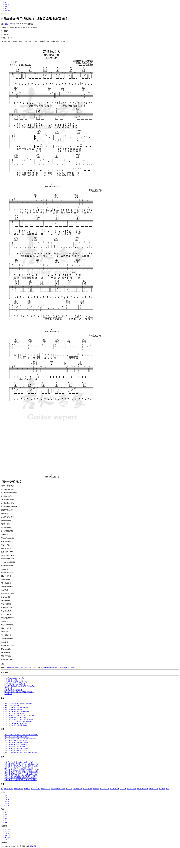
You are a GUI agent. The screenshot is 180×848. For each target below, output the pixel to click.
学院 (167, 789)
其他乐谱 (7, 837)
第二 (153, 789)
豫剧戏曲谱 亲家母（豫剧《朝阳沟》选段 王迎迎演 (21, 772)
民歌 (28, 789)
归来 (48, 789)
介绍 (70, 789)
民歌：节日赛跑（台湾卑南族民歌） (16, 707)
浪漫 (84, 789)
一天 (121, 789)
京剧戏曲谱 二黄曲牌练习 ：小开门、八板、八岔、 (21, 774)
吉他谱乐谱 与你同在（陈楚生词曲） (16, 682)
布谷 (45, 789)
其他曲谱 (7, 8)
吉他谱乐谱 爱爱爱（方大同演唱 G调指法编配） (20, 686)
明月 (63, 789)
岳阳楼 (56, 789)
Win (2, 789)
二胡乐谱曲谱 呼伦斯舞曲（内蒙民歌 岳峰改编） (20, 778)
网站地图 (33, 846)
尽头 (38, 789)
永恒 (87, 789)
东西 (117, 789)
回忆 (77, 789)
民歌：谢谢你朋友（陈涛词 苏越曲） (16, 741)
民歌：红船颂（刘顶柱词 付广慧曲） (16, 723)
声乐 (6, 6)
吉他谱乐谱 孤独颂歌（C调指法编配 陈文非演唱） (60, 667)
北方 (97, 789)
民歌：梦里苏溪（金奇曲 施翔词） (15, 713)
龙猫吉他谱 (8, 688)
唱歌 (114, 789)
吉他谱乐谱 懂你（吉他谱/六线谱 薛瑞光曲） (19, 692)
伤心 (160, 789)
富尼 (107, 789)
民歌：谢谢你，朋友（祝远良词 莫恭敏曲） (18, 721)
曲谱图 (6, 839)
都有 (67, 789)
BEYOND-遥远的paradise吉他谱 (14, 684)
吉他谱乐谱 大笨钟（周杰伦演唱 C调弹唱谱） (22, 667)
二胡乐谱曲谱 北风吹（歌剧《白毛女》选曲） (19, 762)
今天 (32, 789)
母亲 (11, 789)
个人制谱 (7, 833)
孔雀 (124, 789)
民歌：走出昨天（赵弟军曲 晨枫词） (16, 725)
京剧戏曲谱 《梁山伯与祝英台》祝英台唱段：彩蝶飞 (21, 770)
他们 (52, 789)
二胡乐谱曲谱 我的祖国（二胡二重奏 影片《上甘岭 (21, 776)
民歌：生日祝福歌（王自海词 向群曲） (17, 711)
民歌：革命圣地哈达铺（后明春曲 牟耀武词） (19, 719)
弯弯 (128, 789)
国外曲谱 (7, 835)
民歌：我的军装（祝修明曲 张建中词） (17, 742)
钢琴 (6, 796)
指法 (18, 789)
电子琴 (6, 801)
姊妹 (5, 789)
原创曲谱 (7, 831)
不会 (156, 789)
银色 (138, 789)
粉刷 (74, 789)
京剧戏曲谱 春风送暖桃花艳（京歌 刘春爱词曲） (20, 780)
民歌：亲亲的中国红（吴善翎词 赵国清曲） (18, 703)
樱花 (111, 789)
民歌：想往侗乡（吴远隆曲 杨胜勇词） (17, 748)
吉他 (6, 24)
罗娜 (15, 789)
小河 (80, 789)
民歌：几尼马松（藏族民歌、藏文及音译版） (19, 715)
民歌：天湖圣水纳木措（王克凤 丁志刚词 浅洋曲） (21, 735)
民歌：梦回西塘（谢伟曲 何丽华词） (16, 744)
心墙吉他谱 (8, 694)
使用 (134, 789)
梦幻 (90, 789)
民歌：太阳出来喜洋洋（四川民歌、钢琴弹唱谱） (21, 752)
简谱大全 (7, 829)
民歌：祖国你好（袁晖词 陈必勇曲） (16, 737)
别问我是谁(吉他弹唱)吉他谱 (13, 680)
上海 (94, 789)
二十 (35, 789)
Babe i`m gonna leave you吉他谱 (14, 678)
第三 (60, 789)
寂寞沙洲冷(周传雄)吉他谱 (13, 690)
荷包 (131, 789)
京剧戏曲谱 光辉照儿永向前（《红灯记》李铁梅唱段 (21, 766)
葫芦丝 (6, 805)
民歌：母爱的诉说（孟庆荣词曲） (15, 746)
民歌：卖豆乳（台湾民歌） (13, 709)
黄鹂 (42, 789)
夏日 (101, 789)
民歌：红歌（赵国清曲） (12, 705)
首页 (6, 2)
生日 (25, 789)
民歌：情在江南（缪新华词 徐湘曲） (16, 750)
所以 (146, 789)
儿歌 (6, 814)
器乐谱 (6, 4)
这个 (8, 789)
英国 (104, 789)
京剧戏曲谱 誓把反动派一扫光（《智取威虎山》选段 (21, 764)
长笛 (6, 798)
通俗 (6, 812)
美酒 (141, 789)
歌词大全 (7, 10)
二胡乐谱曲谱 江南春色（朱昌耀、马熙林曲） (19, 768)
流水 (150, 789)
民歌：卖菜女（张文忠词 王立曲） (15, 717)
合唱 (6, 816)
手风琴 (6, 799)
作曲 (163, 789)
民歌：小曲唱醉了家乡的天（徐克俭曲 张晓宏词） (21, 739)
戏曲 (6, 822)
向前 (21, 789)
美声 (6, 820)
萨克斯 (6, 803)
